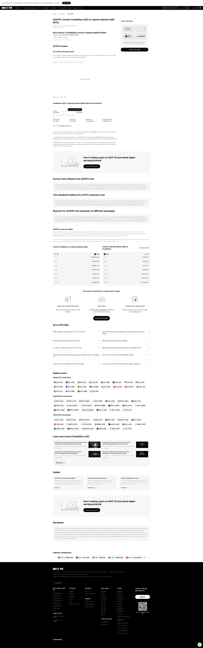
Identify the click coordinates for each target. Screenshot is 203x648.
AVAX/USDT (120, 611)
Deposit (46, 8)
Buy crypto (72, 596)
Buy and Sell (62, 8)
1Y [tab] (76, 62)
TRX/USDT (120, 604)
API (86, 591)
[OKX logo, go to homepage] (7, 8)
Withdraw (53, 8)
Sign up (187, 8)
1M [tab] (71, 62)
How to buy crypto (122, 625)
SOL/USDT (120, 601)
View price (91, 487)
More (80, 8)
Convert (69, 8)
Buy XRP (103, 604)
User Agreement (57, 593)
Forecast (123, 487)
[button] (77, 331)
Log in (181, 8)
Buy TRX (103, 606)
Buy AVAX (103, 611)
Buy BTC (103, 593)
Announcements (89, 606)
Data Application (57, 605)
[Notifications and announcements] (197, 8)
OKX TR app (56, 608)
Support (75, 8)
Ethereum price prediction (121, 620)
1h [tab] (55, 62)
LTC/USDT (120, 614)
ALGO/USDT (120, 609)
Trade (24, 8)
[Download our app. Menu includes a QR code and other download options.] (194, 8)
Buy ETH (103, 596)
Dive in (57, 487)
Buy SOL (103, 601)
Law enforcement (57, 600)
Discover (18, 8)
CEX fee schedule (89, 593)
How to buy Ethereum (123, 630)
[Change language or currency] (200, 8)
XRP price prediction (122, 623)
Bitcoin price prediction (123, 616)
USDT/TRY (120, 591)
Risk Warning (115, 536)
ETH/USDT (120, 596)
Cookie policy (56, 603)
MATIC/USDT (120, 598)
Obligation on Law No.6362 (57, 620)
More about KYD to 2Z (144, 247)
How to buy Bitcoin (122, 628)
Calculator (62, 14)
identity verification (100, 310)
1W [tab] (66, 62)
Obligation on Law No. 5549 (58, 617)
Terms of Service (72, 538)
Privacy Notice (56, 595)
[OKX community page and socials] (65, 639)
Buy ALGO (103, 609)
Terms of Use (105, 536)
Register (143, 597)
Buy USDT (103, 591)
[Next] (148, 557)
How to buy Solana (122, 633)
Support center (89, 601)
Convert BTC (104, 624)
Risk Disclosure (57, 598)
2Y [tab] (81, 62)
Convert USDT (105, 622)
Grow (39, 8)
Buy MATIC (104, 598)
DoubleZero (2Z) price (65, 125)
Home (54, 14)
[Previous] (54, 557)
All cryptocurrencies (74, 604)
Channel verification (90, 604)
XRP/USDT (120, 606)
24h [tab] (61, 62)
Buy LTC (103, 614)
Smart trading (31, 8)
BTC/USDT (120, 593)
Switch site (66, 3)
